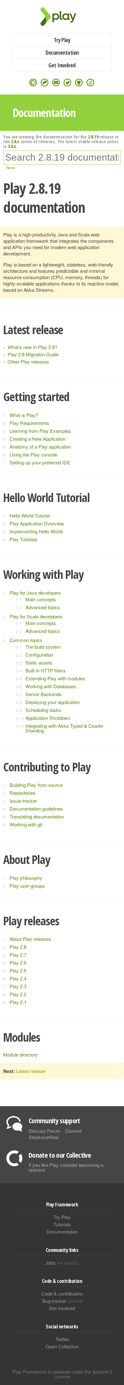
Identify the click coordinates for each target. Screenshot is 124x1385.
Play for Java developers (35, 592)
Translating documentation (37, 816)
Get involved (62, 1308)
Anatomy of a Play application (40, 446)
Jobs (62, 1262)
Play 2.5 (18, 970)
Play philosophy (26, 877)
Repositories (23, 792)
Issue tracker (23, 800)
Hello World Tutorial (30, 515)
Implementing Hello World (36, 531)
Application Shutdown (47, 717)
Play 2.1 (18, 1002)
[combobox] (62, 157)
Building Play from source (36, 784)
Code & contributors (62, 1293)
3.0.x (12, 146)
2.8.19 (93, 136)
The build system (43, 646)
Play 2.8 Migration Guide (33, 354)
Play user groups (27, 885)
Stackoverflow (44, 1137)
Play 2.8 (18, 946)
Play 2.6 (18, 962)
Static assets (38, 662)
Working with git (26, 824)
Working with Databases (50, 686)
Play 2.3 (18, 986)
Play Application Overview (37, 523)
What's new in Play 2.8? (32, 347)
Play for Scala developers (36, 616)
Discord (73, 1130)
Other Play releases (28, 361)
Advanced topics (42, 607)
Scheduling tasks (43, 710)
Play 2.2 (18, 994)
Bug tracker (62, 1300)
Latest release (30, 1071)
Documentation (62, 52)
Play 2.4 (18, 978)
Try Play (62, 40)
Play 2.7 (18, 954)
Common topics (26, 640)
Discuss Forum (45, 1130)
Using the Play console (33, 454)
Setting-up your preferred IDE (40, 462)
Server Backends (43, 694)
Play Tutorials (24, 539)
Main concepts (40, 599)
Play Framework (62, 16)
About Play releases (30, 938)
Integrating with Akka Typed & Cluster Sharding (64, 728)
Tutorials (62, 1224)
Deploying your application (52, 702)
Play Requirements (29, 423)
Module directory (20, 1054)
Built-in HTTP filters (45, 670)
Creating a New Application (37, 438)
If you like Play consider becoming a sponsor (66, 1167)
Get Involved (62, 65)
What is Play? (24, 415)
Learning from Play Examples (40, 430)
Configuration (39, 654)
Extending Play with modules (55, 678)
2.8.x (15, 141)
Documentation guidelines (36, 808)
